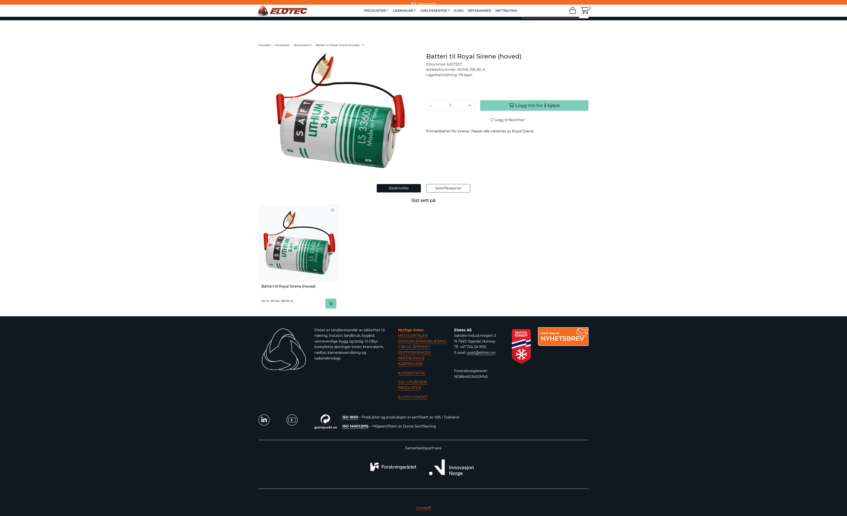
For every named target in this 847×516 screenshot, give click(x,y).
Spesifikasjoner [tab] (448, 188)
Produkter (375, 10)
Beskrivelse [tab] (399, 188)
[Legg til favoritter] (332, 211)
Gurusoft (423, 508)
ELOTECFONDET (413, 397)
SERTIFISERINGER (414, 352)
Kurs (458, 10)
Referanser (479, 10)
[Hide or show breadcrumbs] (363, 45)
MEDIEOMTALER (413, 335)
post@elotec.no (481, 352)
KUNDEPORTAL (412, 373)
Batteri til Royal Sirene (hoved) (288, 286)
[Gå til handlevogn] (585, 12)
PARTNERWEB (411, 358)
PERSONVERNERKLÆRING (422, 341)
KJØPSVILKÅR (410, 364)
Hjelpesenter (433, 10)
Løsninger (403, 10)
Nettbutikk (506, 10)
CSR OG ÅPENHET (414, 347)
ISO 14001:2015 (355, 426)
